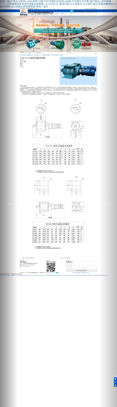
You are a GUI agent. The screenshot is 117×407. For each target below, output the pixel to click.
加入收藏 (91, 8)
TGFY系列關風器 (22, 55)
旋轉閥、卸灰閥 (51, 55)
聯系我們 (95, 8)
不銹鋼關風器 (29, 55)
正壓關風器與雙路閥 (58, 55)
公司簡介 (28, 13)
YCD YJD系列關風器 (36, 52)
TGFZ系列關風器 (35, 55)
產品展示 (39, 13)
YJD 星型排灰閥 (66, 257)
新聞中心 (33, 13)
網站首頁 (22, 13)
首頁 (26, 52)
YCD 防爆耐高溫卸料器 (30, 257)
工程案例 (45, 13)
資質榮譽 (57, 13)
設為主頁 (87, 8)
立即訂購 (22, 66)
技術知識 (51, 13)
